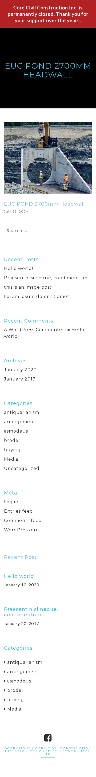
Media (11, 459)
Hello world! (18, 268)
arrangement (19, 421)
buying (12, 449)
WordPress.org (21, 529)
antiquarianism (21, 412)
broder (12, 440)
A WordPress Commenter (34, 329)
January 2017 (19, 379)
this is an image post (28, 287)
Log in (11, 501)
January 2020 (20, 369)
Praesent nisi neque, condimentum (45, 277)
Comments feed (23, 520)
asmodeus (16, 431)
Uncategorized (21, 468)
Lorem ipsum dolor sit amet (36, 296)
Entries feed (18, 511)
